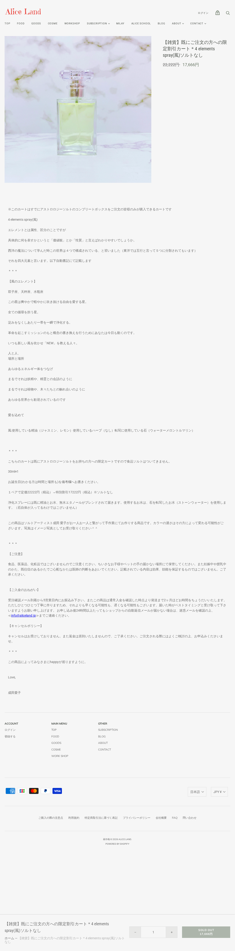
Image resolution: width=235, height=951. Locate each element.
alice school (141, 23)
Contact (196, 23)
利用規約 (73, 817)
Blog (161, 23)
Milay (120, 23)
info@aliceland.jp (23, 615)
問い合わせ (189, 817)
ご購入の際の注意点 (50, 817)
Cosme (53, 23)
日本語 (195, 792)
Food (20, 23)
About (176, 23)
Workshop (72, 23)
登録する (10, 736)
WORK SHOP (59, 756)
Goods (36, 23)
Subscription (108, 729)
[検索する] (228, 14)
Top (7, 23)
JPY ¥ (217, 792)
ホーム (9, 938)
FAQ (174, 817)
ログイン (203, 12)
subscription (97, 23)
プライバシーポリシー (136, 817)
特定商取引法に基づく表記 (101, 817)
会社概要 (161, 817)
